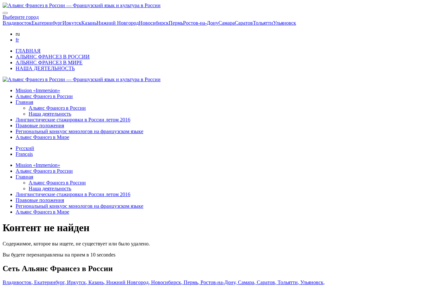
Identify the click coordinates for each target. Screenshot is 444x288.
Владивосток (17, 23)
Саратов (244, 23)
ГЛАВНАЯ (28, 51)
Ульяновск (284, 23)
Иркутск (71, 23)
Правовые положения (40, 125)
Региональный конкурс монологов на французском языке (79, 131)
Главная (24, 102)
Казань (89, 23)
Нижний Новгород (118, 23)
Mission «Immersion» (38, 90)
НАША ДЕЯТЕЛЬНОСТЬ (45, 68)
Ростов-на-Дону (200, 23)
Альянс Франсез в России (44, 96)
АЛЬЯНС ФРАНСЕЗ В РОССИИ (53, 56)
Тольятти (263, 23)
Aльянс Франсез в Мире (42, 137)
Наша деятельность (50, 114)
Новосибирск (154, 23)
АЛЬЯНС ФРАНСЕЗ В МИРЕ (49, 62)
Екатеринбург (47, 23)
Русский (25, 148)
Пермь (176, 23)
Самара (226, 23)
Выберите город (21, 17)
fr (17, 40)
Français (24, 154)
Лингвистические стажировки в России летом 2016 (73, 119)
